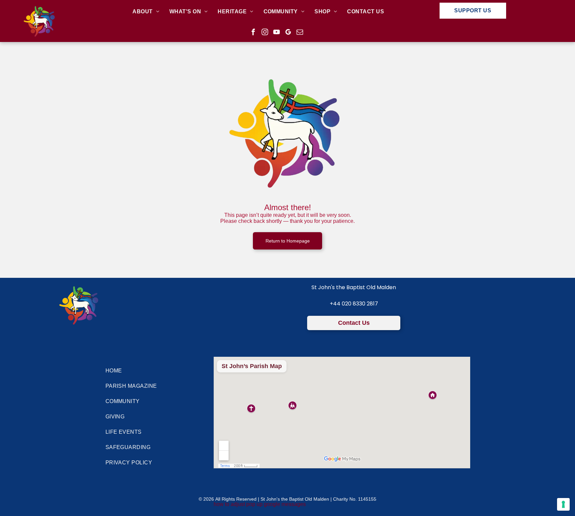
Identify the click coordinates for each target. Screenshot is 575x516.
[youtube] (277, 33)
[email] (300, 33)
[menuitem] (145, 12)
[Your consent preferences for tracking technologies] (563, 504)
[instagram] (265, 33)
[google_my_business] (288, 33)
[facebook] (253, 33)
